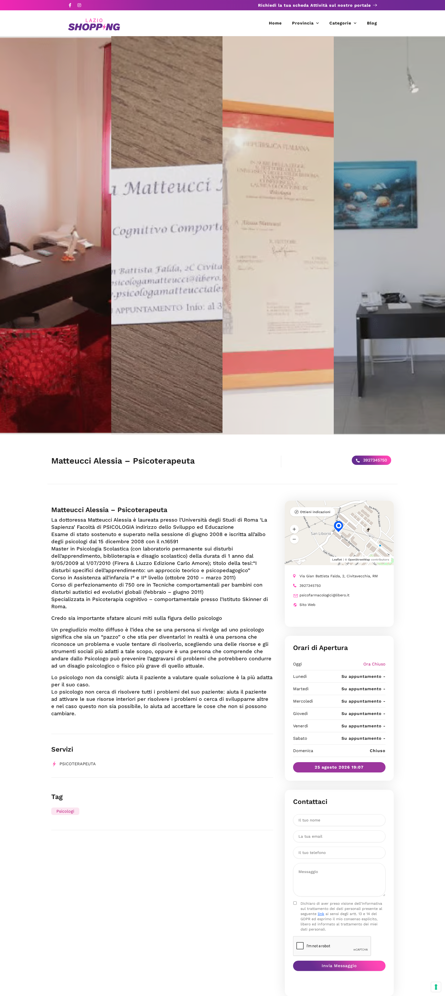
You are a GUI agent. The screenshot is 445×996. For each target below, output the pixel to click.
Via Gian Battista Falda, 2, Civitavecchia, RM (338, 576)
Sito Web (307, 605)
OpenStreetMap (359, 559)
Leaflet (337, 559)
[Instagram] (79, 5)
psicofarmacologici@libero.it (324, 595)
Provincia (303, 23)
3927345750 (374, 460)
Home (275, 23)
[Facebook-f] (70, 5)
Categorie (340, 23)
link (321, 914)
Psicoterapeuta (77, 763)
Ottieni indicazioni (315, 512)
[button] (294, 529)
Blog (372, 23)
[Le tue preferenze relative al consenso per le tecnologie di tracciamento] (436, 987)
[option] (55, 235)
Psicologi (65, 811)
